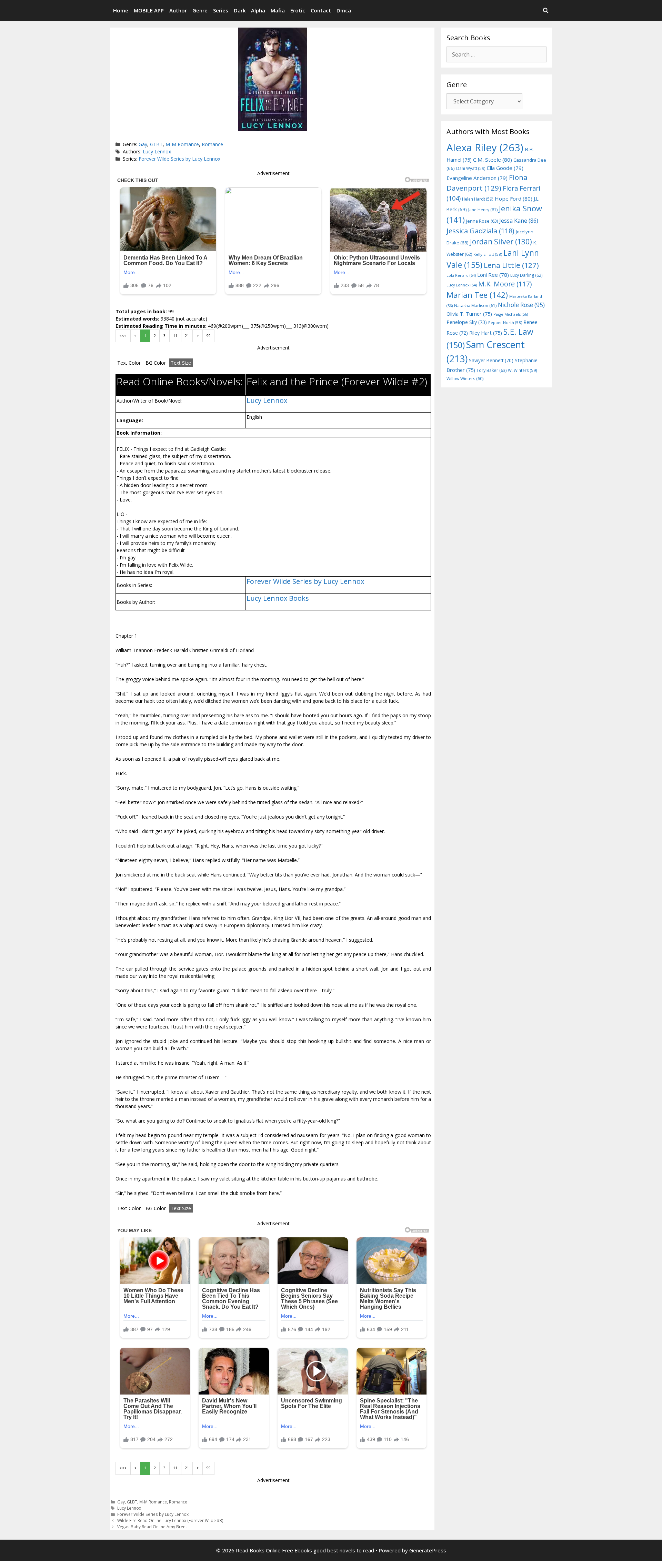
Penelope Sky (467, 322)
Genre (200, 10)
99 (209, 335)
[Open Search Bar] (546, 10)
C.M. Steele (492, 159)
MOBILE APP (149, 10)
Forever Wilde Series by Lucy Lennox (179, 158)
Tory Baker (491, 370)
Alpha (258, 10)
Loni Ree (493, 274)
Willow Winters (465, 379)
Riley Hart (485, 333)
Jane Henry (483, 210)
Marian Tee (477, 295)
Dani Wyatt (470, 168)
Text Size (181, 362)
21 (187, 335)
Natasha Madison (475, 305)
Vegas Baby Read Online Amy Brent (152, 1526)
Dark (239, 10)
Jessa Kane (518, 220)
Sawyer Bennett (491, 360)
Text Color (129, 362)
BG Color (156, 362)
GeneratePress (427, 1550)
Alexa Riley (485, 147)
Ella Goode (505, 167)
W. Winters (522, 370)
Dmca (344, 10)
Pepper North (505, 322)
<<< (123, 335)
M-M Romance (182, 144)
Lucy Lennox (157, 151)
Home (120, 10)
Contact (321, 10)
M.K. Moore (505, 283)
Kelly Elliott (487, 254)
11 (175, 335)
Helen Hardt (477, 199)
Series (220, 10)
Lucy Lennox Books (278, 598)
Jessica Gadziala (480, 230)
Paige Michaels (510, 314)
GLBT (156, 144)
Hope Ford (513, 198)
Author (178, 10)
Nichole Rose (521, 305)
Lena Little (511, 265)
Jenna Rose (482, 221)
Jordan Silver (501, 241)
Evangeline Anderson (477, 177)
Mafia (278, 10)
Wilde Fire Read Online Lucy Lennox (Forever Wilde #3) (170, 1520)
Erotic (297, 10)
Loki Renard (461, 275)
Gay (143, 144)
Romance (212, 144)
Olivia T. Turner (469, 314)
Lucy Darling (526, 275)
